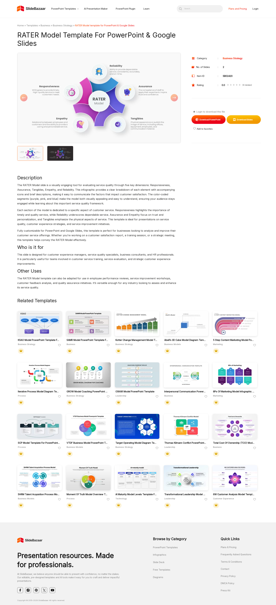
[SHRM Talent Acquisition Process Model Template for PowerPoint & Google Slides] (39, 477)
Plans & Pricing (228, 547)
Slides (245, 119)
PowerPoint (209, 119)
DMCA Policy (227, 583)
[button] (58, 98)
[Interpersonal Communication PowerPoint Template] (186, 375)
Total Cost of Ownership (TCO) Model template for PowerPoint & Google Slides (234, 442)
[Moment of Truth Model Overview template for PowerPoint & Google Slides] (88, 477)
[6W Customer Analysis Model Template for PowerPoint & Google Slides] (235, 477)
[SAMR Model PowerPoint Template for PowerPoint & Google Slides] (88, 323)
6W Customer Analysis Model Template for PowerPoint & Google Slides (234, 494)
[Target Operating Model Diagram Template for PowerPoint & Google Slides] (137, 426)
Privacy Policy (228, 576)
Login (255, 8)
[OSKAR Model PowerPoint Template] (137, 375)
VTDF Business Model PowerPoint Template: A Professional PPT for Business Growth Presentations (88, 442)
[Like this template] (59, 345)
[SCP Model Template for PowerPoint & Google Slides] (39, 426)
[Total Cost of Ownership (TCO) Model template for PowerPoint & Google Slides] (235, 426)
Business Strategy (63, 25)
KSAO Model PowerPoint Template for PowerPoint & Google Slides (39, 340)
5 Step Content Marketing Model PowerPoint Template (234, 340)
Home (20, 25)
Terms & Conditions (231, 561)
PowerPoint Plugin (125, 8)
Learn (146, 8)
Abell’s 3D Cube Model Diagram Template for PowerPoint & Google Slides (185, 340)
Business (45, 25)
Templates (32, 25)
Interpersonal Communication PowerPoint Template (185, 391)
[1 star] (228, 85)
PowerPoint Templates (63, 8)
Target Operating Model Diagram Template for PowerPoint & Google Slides (136, 442)
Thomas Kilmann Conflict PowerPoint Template (185, 442)
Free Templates (161, 569)
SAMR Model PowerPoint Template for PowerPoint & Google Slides (88, 340)
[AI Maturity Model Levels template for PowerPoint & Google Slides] (137, 477)
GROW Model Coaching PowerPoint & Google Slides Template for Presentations (88, 391)
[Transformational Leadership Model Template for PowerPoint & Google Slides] (186, 477)
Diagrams (158, 577)
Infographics (159, 554)
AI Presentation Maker (96, 8)
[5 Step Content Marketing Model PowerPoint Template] (235, 323)
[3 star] (234, 85)
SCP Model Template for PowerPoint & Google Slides (39, 442)
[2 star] (231, 85)
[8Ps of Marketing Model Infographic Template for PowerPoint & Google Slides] (235, 375)
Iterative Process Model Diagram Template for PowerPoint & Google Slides (39, 391)
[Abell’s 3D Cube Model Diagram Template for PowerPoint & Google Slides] (186, 323)
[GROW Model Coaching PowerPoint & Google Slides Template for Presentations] (88, 375)
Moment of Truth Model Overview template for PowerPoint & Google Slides (88, 494)
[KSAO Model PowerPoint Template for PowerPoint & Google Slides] (39, 323)
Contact (225, 569)
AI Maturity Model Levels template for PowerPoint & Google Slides (136, 494)
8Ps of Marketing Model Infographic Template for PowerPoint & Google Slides (234, 391)
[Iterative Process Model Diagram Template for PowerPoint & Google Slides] (39, 375)
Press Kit (225, 590)
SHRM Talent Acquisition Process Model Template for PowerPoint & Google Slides (39, 494)
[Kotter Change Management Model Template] (137, 323)
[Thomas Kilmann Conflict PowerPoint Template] (186, 426)
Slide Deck (159, 562)
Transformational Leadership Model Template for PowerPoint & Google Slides (185, 494)
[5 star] (239, 85)
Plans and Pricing (238, 8)
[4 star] (237, 85)
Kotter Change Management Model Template (136, 340)
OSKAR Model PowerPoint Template (134, 391)
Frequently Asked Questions (236, 554)
